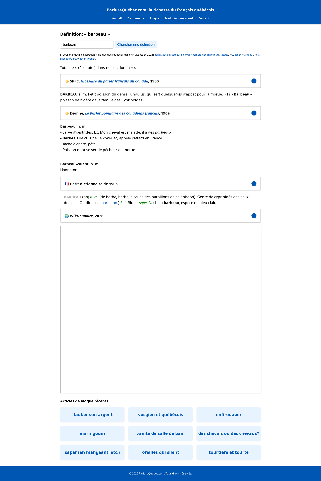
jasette (224, 54)
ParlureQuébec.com (126, 10)
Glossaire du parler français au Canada (114, 80)
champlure (213, 54)
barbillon (109, 202)
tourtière (71, 58)
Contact (203, 18)
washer (81, 58)
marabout (247, 54)
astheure (177, 54)
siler (62, 58)
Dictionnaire (135, 18)
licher (238, 54)
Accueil (117, 18)
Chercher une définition (136, 44)
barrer (186, 54)
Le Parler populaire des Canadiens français (122, 113)
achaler (166, 54)
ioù (231, 54)
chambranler (198, 54)
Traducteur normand (179, 18)
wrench (91, 58)
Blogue (154, 18)
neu (257, 54)
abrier (157, 54)
